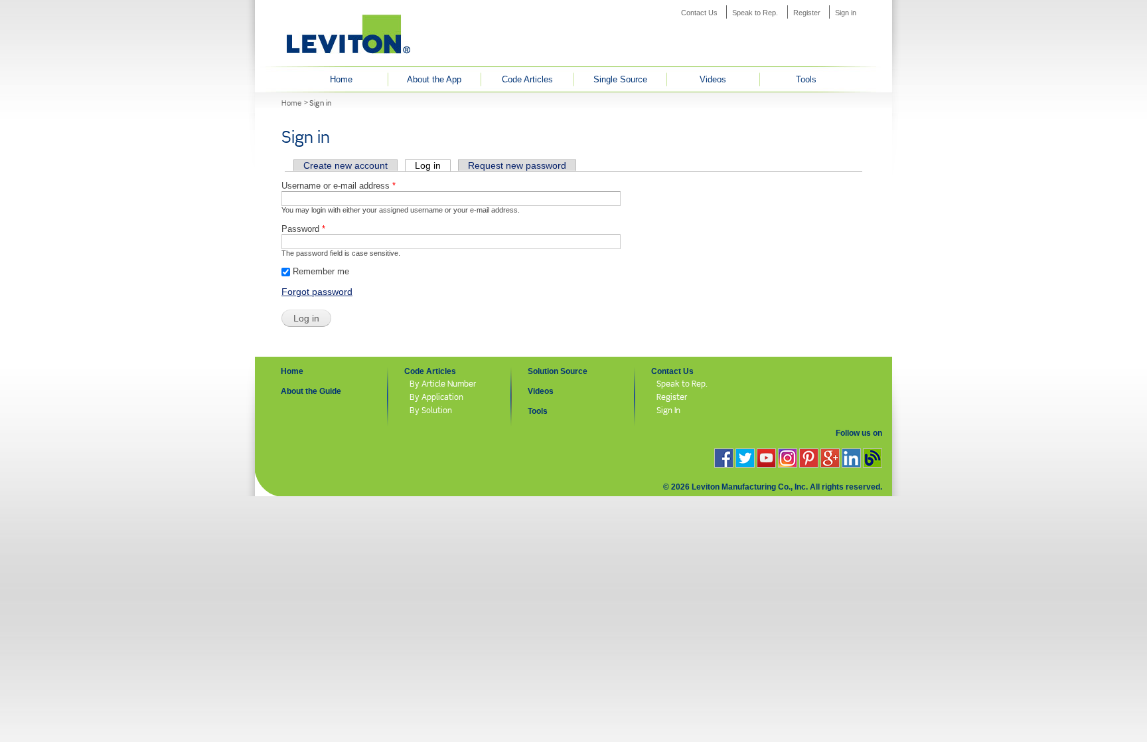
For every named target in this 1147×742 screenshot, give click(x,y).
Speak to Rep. (755, 13)
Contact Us (699, 13)
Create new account (345, 165)
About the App (434, 79)
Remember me (321, 271)
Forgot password (316, 291)
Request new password (517, 165)
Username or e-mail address (338, 186)
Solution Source (557, 371)
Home (341, 79)
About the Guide (311, 391)
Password (303, 229)
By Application (436, 397)
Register (806, 13)
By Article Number (443, 384)
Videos (713, 79)
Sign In (668, 410)
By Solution (431, 410)
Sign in (845, 13)
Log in (433, 165)
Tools (806, 79)
